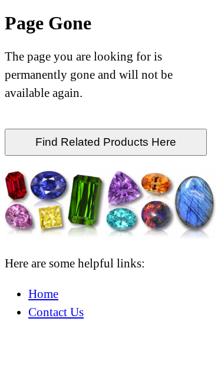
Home (43, 293)
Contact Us (56, 312)
